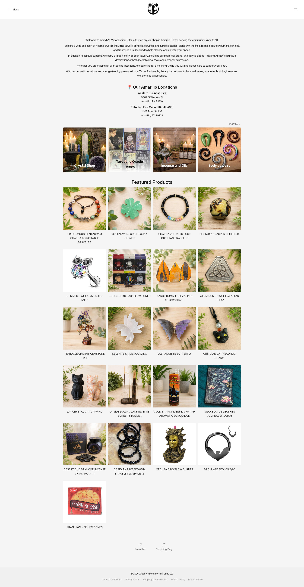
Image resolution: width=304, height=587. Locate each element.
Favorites (140, 549)
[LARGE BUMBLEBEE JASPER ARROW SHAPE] (174, 270)
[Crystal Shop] (84, 142)
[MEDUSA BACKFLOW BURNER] (174, 444)
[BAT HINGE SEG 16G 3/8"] (219, 444)
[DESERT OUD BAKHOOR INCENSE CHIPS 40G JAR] (84, 444)
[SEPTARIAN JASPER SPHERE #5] (219, 208)
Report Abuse (195, 579)
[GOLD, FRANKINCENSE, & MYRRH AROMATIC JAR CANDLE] (174, 386)
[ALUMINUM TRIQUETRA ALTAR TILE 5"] (219, 270)
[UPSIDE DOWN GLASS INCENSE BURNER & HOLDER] (129, 386)
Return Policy (178, 579)
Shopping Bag (164, 549)
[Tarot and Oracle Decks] (129, 142)
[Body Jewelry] (219, 142)
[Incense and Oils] (174, 142)
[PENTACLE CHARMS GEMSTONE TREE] (84, 328)
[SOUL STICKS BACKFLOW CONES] (129, 270)
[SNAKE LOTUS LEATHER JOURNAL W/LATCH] (219, 386)
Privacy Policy (132, 579)
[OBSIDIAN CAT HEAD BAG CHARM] (219, 328)
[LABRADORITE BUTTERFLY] (174, 328)
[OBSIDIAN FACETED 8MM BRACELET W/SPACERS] (129, 444)
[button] (153, 9)
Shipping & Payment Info (155, 579)
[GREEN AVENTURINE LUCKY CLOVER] (129, 208)
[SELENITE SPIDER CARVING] (129, 328)
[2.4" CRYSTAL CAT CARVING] (84, 386)
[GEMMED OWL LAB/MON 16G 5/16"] (84, 270)
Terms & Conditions (111, 579)
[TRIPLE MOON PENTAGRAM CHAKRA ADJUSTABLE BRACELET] (84, 208)
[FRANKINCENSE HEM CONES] (84, 502)
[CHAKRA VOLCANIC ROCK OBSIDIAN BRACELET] (174, 208)
